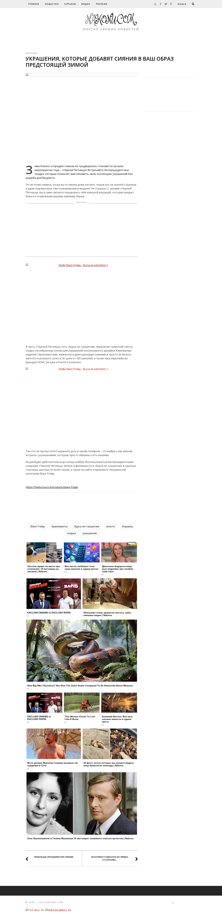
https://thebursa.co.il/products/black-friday (52, 487)
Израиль (32, 53)
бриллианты (59, 526)
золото (110, 526)
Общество (52, 4)
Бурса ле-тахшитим (86, 526)
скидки (71, 533)
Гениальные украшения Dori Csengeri (53, 857)
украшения (90, 533)
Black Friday (37, 526)
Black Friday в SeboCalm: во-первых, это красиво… (109, 858)
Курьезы (70, 4)
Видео (86, 4)
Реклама (102, 4)
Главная (33, 4)
